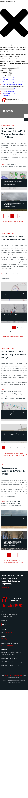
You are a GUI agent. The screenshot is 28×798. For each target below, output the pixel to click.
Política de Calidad (16, 682)
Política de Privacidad (9, 93)
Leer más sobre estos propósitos (12, 84)
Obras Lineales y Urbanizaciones (9, 658)
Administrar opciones (9, 77)
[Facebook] (3, 624)
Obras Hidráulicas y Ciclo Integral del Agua (12, 662)
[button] (14, 23)
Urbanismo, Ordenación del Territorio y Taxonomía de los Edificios (11, 653)
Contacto (4, 587)
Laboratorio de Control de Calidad (10, 665)
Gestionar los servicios (9, 79)
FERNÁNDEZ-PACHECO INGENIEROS (14, 675)
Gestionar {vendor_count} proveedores (14, 82)
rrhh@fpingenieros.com (7, 645)
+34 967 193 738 (7, 632)
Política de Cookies (8, 91)
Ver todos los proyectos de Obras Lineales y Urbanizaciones (13, 338)
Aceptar (3, 86)
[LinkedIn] (6, 624)
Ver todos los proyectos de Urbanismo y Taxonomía (13, 222)
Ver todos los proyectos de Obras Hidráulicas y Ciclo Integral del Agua (13, 454)
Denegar (9, 86)
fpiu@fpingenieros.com (7, 639)
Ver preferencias (18, 86)
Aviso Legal (6, 95)
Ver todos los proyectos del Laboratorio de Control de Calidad (13, 561)
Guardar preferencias (7, 88)
